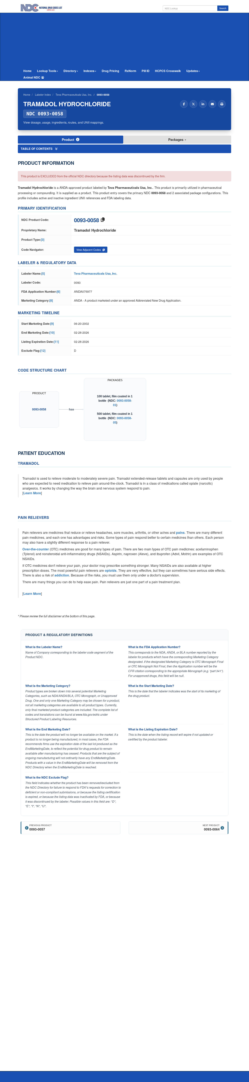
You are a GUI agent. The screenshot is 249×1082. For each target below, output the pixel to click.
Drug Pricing (110, 71)
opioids (110, 570)
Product (68, 139)
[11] (56, 342)
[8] (51, 300)
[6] (58, 291)
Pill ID (145, 71)
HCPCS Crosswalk (168, 71)
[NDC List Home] (41, 7)
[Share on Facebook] (184, 104)
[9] (52, 323)
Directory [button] (69, 71)
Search (222, 8)
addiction (62, 575)
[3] (42, 239)
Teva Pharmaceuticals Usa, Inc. (95, 273)
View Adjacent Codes (89, 250)
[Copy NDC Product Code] (103, 219)
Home (27, 71)
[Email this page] (212, 104)
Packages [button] (176, 139)
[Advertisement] (124, 40)
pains (180, 532)
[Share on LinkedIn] (203, 104)
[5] (43, 273)
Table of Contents (37, 149)
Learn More (32, 493)
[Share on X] (193, 104)
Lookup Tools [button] (46, 71)
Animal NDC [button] (31, 77)
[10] (52, 332)
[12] (42, 350)
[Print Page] (222, 104)
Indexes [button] (88, 71)
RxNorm (130, 71)
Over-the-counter (35, 549)
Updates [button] (192, 71)
